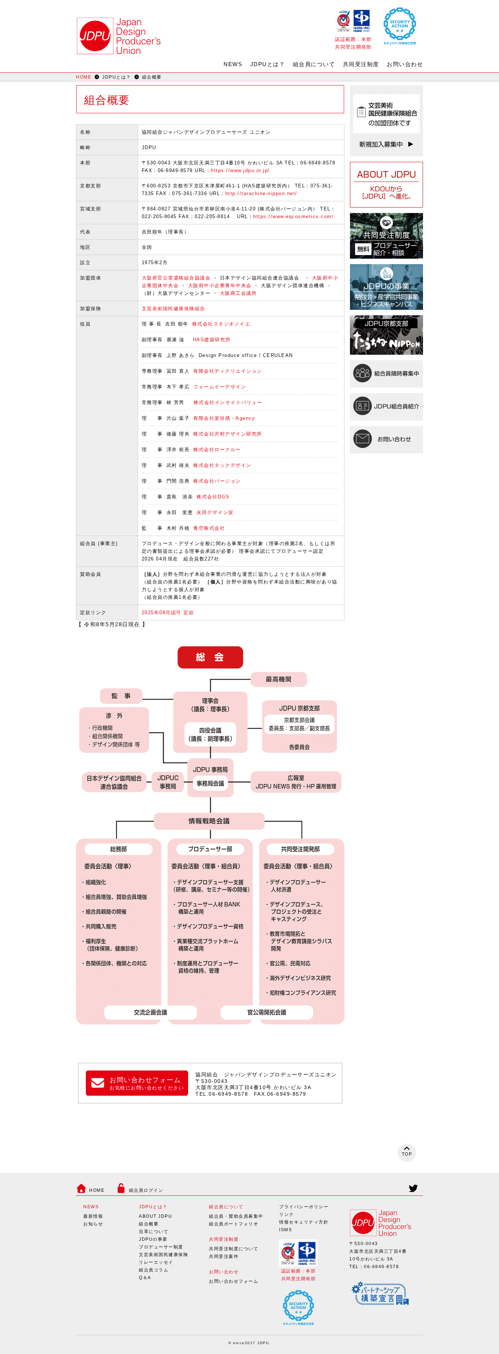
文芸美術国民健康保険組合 (173, 308)
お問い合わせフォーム (233, 1281)
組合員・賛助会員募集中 (236, 1216)
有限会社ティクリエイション (227, 371)
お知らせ (93, 1223)
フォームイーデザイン (219, 386)
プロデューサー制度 (161, 1247)
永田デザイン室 (215, 512)
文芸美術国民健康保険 (163, 1254)
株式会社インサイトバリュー (228, 402)
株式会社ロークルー (217, 449)
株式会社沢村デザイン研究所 (227, 434)
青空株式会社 (209, 528)
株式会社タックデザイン (222, 465)
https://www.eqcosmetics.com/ (293, 216)
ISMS (285, 1229)
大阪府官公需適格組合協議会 (176, 278)
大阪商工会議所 (238, 293)
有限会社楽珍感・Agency (224, 418)
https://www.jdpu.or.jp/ (240, 170)
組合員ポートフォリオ (233, 1223)
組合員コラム (153, 1270)
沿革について (153, 1231)
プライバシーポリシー (303, 1206)
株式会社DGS (213, 496)
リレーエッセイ (156, 1262)
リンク (286, 1214)
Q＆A (145, 1277)
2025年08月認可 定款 (168, 612)
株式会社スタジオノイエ (221, 324)
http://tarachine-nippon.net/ (261, 193)
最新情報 (93, 1216)
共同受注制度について (233, 1248)
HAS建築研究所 (212, 339)
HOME (83, 77)
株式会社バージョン (217, 481)
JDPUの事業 (153, 1239)
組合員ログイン (146, 1190)
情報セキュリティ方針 (303, 1222)
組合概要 (149, 1223)
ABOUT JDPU (155, 1216)
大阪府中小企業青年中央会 (220, 285)
